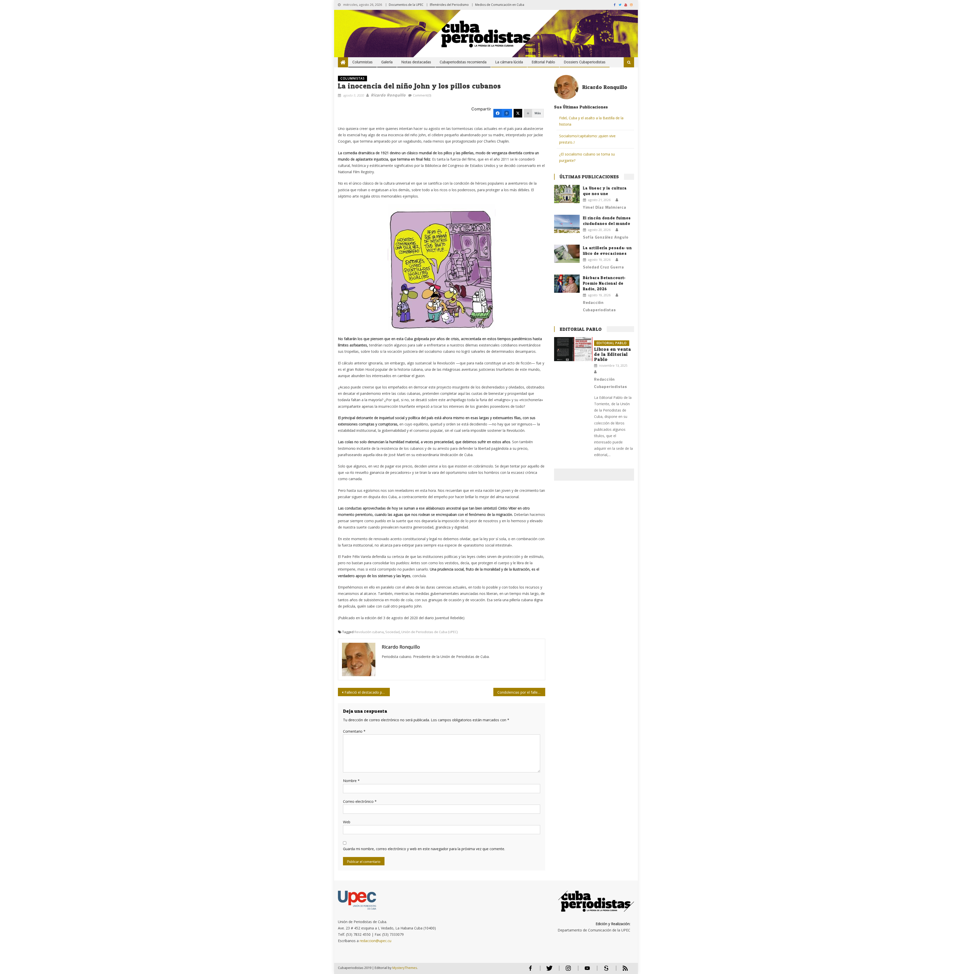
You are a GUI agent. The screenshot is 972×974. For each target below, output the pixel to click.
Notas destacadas (416, 62)
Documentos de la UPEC (406, 5)
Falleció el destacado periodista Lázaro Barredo (367, 692)
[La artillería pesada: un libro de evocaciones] (567, 254)
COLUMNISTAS (352, 78)
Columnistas (362, 62)
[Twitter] (518, 113)
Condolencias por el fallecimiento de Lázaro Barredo (521, 692)
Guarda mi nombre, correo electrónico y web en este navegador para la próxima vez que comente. (424, 848)
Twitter (548, 970)
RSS (622, 970)
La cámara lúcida (509, 62)
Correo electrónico (360, 801)
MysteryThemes (404, 967)
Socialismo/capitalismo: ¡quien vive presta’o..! (587, 139)
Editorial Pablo (543, 62)
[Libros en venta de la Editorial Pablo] (573, 349)
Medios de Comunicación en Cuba (499, 5)
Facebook (530, 970)
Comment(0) (422, 95)
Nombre (351, 780)
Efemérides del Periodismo (449, 5)
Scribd (605, 970)
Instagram (568, 970)
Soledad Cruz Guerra (603, 267)
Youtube (587, 970)
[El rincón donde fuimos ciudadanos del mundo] (567, 224)
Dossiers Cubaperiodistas (584, 62)
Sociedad (392, 632)
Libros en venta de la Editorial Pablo (612, 354)
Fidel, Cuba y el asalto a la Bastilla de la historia (591, 121)
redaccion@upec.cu (375, 940)
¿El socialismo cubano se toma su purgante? (587, 157)
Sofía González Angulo (606, 237)
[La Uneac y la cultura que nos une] (567, 194)
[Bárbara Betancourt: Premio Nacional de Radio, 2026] (567, 284)
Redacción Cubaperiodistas (599, 306)
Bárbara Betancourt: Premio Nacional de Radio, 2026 (604, 283)
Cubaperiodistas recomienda (463, 62)
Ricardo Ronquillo (388, 95)
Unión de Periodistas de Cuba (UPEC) (429, 632)
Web (346, 822)
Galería (387, 62)
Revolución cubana (369, 632)
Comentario (354, 731)
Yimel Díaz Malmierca (604, 207)
